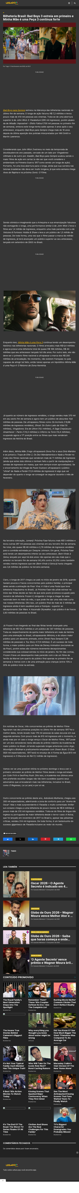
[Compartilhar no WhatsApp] (71, 839)
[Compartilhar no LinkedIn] (33, 839)
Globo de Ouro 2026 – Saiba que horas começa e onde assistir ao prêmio (50, 939)
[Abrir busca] (75, 3)
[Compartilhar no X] (20, 839)
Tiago (13, 851)
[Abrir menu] (69, 3)
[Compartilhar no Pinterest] (45, 839)
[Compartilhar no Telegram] (58, 839)
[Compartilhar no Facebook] (7, 839)
